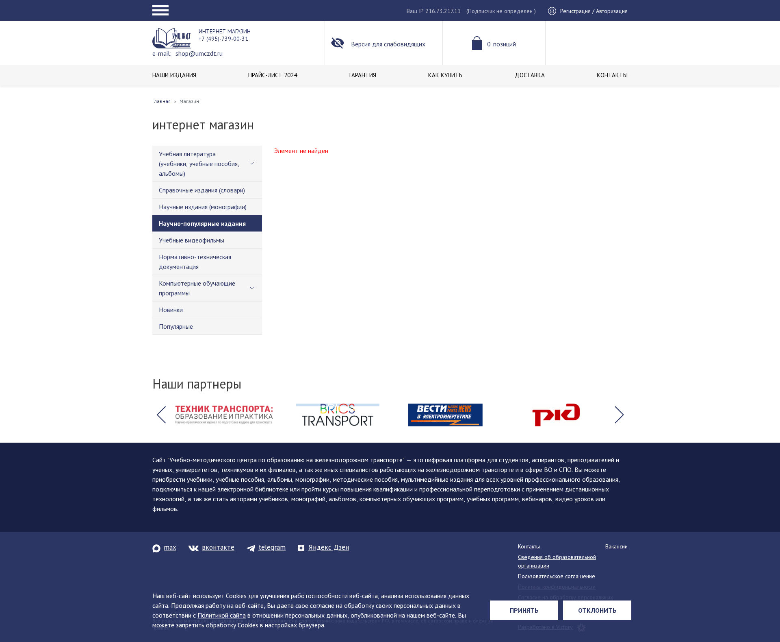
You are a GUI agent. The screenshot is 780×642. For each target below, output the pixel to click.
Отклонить (597, 610)
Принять (524, 610)
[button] (160, 415)
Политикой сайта (221, 615)
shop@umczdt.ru (199, 53)
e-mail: (161, 53)
